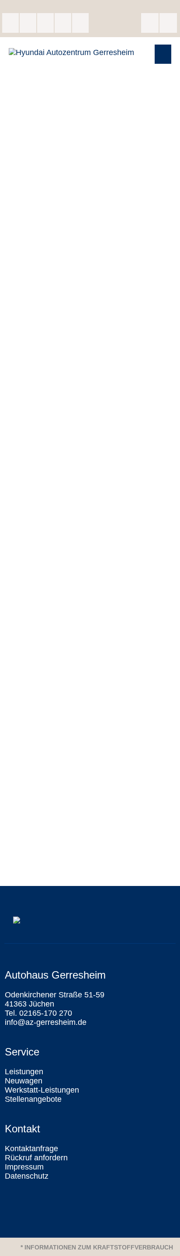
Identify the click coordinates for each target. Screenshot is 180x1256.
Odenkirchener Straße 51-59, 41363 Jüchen (10, 23)
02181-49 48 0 (63, 23)
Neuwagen (23, 1080)
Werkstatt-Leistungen (42, 1090)
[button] (163, 54)
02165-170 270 (28, 23)
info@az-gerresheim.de (80, 23)
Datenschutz (26, 1176)
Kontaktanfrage (31, 1148)
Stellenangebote (33, 1099)
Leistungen (24, 1071)
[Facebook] (150, 23)
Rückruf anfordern (36, 1157)
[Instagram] (168, 23)
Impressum (24, 1167)
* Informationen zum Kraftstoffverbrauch (97, 1247)
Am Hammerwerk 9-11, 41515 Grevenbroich (45, 23)
